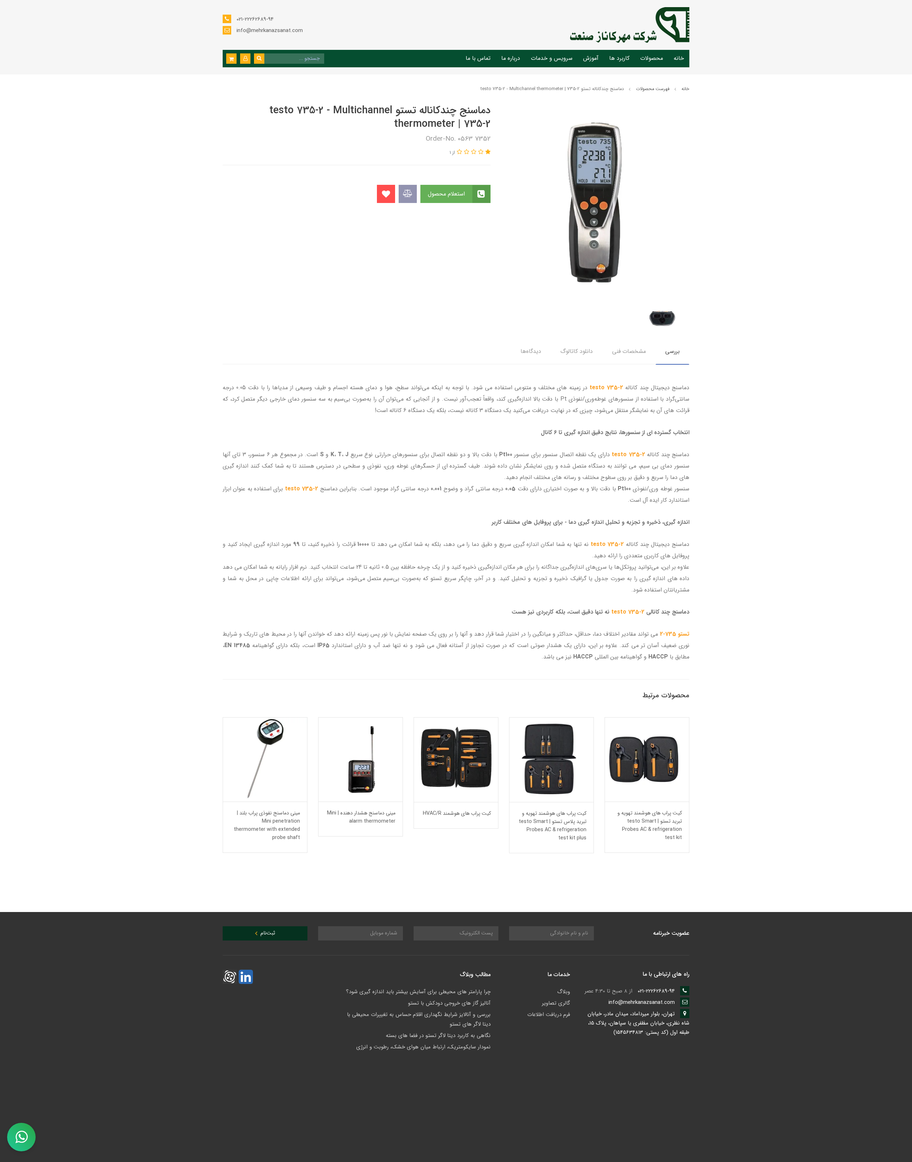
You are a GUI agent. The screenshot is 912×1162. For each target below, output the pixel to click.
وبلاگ (563, 992)
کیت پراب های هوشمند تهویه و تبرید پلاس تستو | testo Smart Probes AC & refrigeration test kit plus (648, 825)
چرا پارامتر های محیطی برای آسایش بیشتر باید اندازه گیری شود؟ (418, 992)
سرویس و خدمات (551, 58)
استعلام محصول (447, 193)
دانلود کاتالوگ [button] (576, 351)
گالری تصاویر (556, 1003)
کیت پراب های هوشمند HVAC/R (552, 813)
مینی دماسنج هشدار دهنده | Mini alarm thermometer (457, 817)
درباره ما (510, 58)
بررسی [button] (672, 351)
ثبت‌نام (267, 933)
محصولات (651, 58)
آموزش (590, 58)
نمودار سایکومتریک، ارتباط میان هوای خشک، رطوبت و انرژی (423, 1047)
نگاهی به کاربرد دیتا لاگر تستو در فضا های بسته (438, 1035)
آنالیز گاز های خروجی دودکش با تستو (449, 1003)
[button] (245, 58)
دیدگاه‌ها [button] (530, 351)
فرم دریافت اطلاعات (548, 1014)
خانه (679, 58)
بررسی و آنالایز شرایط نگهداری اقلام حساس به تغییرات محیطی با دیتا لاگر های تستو (419, 1019)
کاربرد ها (619, 58)
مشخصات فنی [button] (629, 351)
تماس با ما (478, 58)
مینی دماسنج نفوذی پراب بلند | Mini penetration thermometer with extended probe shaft (362, 825)
